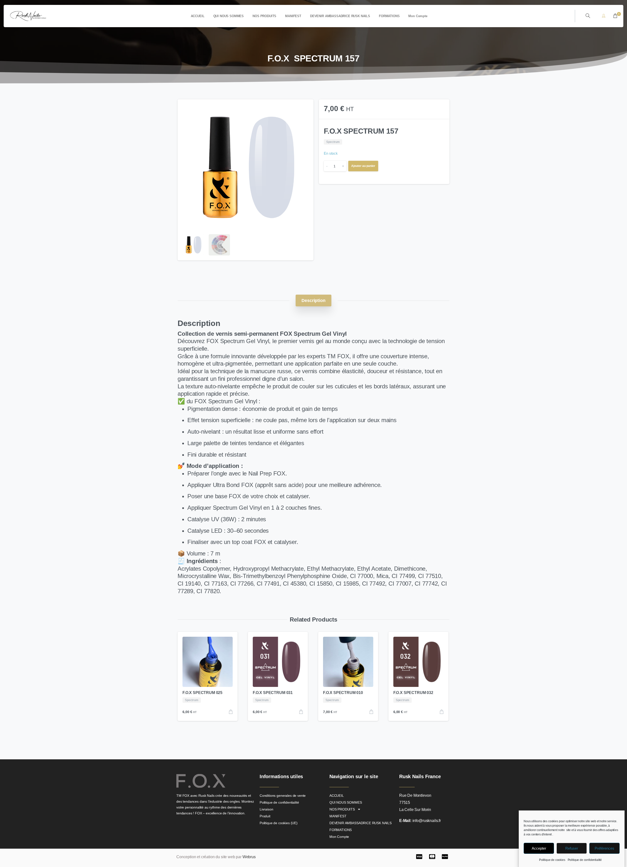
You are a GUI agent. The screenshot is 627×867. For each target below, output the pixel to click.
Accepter (539, 848)
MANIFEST (338, 816)
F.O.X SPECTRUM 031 (273, 693)
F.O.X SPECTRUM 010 (343, 693)
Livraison (266, 809)
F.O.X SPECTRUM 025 (202, 693)
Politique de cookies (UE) (279, 823)
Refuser (571, 848)
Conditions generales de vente (283, 796)
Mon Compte (339, 837)
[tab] (313, 300)
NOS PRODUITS (342, 809)
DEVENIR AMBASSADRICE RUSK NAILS (360, 823)
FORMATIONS (340, 830)
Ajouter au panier (363, 166)
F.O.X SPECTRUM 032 (413, 693)
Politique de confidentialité (585, 860)
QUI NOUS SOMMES (345, 802)
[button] (305, 107)
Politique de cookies (552, 860)
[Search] (588, 16)
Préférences (604, 848)
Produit (265, 816)
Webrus (249, 857)
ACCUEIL (336, 796)
